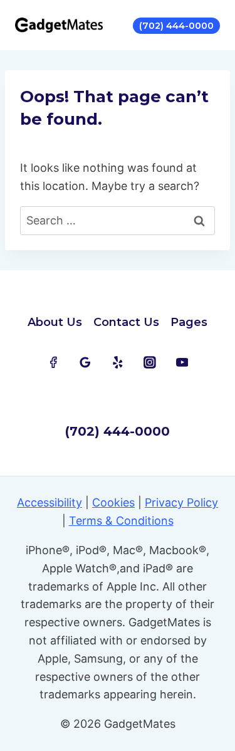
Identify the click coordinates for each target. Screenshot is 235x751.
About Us (55, 322)
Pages (188, 322)
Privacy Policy (181, 502)
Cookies (113, 502)
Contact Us (126, 322)
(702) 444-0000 (176, 25)
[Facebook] (53, 362)
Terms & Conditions (121, 520)
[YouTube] (182, 362)
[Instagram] (149, 362)
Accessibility (49, 502)
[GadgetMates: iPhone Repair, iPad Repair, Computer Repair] (59, 25)
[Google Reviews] (85, 362)
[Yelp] (117, 362)
